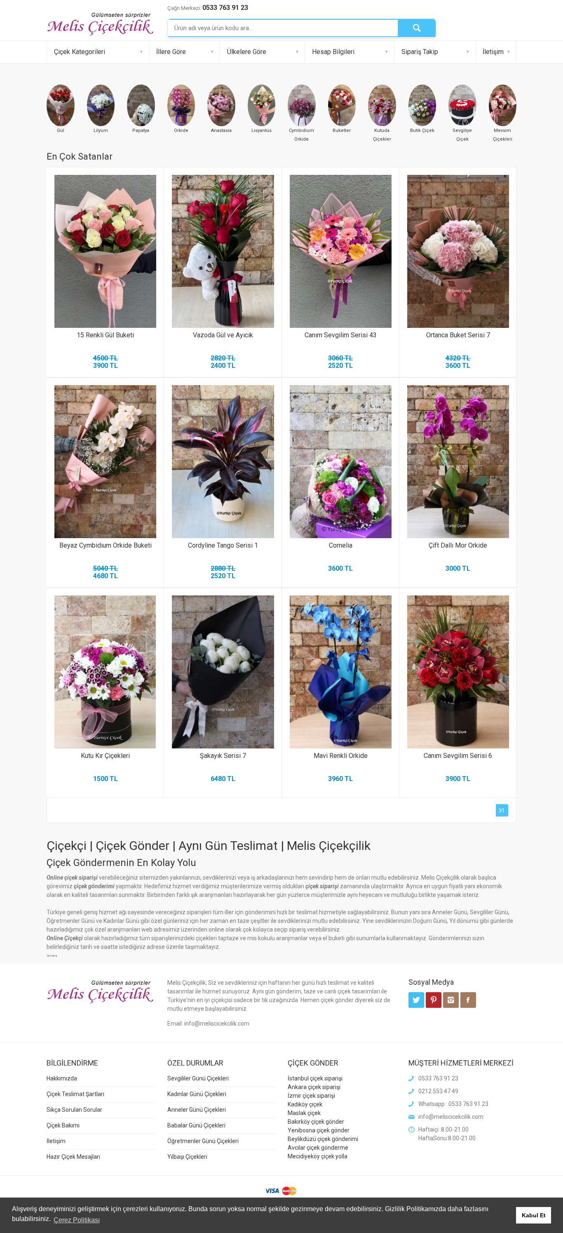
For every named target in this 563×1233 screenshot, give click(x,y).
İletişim (493, 52)
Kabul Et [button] (534, 1215)
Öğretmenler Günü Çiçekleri (203, 1141)
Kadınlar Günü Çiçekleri (196, 1094)
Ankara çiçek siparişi (314, 1087)
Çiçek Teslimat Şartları (75, 1094)
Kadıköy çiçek (305, 1104)
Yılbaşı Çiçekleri (187, 1156)
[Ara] (417, 28)
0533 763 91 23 (225, 8)
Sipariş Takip (419, 52)
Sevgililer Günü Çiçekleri (198, 1078)
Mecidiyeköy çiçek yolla (317, 1156)
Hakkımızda (62, 1078)
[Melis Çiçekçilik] (100, 23)
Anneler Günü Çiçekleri (196, 1109)
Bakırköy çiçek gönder (316, 1121)
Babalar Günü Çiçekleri (196, 1125)
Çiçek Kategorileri (79, 52)
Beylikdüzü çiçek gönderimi (323, 1139)
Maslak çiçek (304, 1113)
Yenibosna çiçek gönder (319, 1130)
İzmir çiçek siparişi (311, 1095)
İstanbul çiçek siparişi (315, 1078)
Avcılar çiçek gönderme (318, 1147)
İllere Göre (171, 52)
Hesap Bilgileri (333, 52)
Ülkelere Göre (246, 52)
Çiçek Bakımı (63, 1125)
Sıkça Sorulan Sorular (74, 1109)
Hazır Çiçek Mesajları (73, 1156)
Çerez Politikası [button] (77, 1220)
